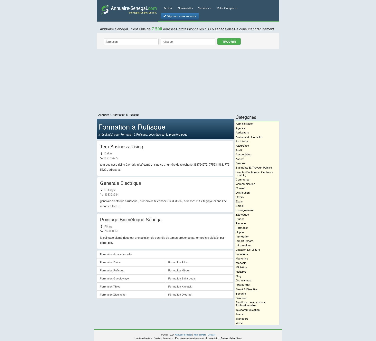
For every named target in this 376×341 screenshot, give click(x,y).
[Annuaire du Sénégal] (127, 9)
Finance (241, 223)
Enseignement (245, 210)
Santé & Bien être (247, 289)
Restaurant (242, 284)
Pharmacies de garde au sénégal (191, 338)
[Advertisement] (188, 81)
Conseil (240, 188)
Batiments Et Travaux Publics (254, 167)
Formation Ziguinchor (113, 294)
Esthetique (242, 214)
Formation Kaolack (180, 286)
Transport (242, 318)
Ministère (241, 267)
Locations (242, 254)
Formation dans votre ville (116, 254)
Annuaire (103, 114)
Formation (242, 227)
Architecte (242, 141)
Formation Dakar (110, 262)
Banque (240, 163)
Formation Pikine (178, 262)
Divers (240, 197)
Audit (239, 150)
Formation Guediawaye (114, 278)
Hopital (240, 232)
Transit (240, 314)
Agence (240, 128)
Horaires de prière (143, 338)
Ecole (239, 201)
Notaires (241, 271)
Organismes (243, 280)
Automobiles (243, 154)
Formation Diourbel (180, 294)
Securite (241, 293)
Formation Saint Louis (181, 278)
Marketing (242, 258)
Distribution (243, 192)
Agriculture (242, 132)
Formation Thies (110, 286)
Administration (244, 123)
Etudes (240, 218)
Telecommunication (248, 309)
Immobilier (242, 236)
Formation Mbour (179, 270)
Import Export (244, 240)
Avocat (240, 159)
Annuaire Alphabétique (231, 338)
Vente (239, 323)
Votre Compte (226, 8)
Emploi (240, 205)
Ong (238, 276)
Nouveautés (185, 8)
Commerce (242, 179)
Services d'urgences (163, 338)
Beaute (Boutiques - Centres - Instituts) (254, 173)
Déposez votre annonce (181, 16)
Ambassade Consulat (249, 137)
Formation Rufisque (112, 270)
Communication (245, 183)
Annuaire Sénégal (183, 335)
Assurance (242, 145)
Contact (211, 335)
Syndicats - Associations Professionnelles (251, 304)
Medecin (241, 262)
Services (204, 8)
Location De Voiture (248, 249)
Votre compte (199, 335)
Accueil (168, 8)
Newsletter (214, 338)
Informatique (243, 245)
